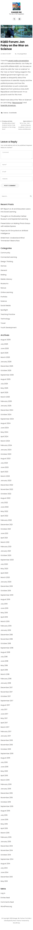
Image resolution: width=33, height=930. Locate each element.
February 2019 (6, 626)
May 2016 (4, 771)
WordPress (16, 923)
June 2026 (5, 348)
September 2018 (7, 648)
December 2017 (7, 687)
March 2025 (5, 397)
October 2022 (6, 494)
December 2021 (7, 524)
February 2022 (6, 520)
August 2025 (5, 379)
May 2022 (4, 511)
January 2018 (6, 683)
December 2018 (7, 635)
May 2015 (4, 824)
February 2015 (6, 837)
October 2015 (6, 802)
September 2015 (7, 806)
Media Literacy (6, 279)
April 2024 (4, 436)
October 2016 (6, 749)
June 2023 (4, 467)
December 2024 (7, 410)
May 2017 (4, 718)
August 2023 (5, 458)
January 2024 (6, 450)
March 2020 (5, 577)
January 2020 (6, 582)
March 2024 (5, 441)
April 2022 (4, 516)
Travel (3, 323)
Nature (3, 288)
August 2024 (5, 423)
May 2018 (4, 665)
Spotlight (4, 310)
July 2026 (4, 344)
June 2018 (4, 661)
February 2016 (6, 784)
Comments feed (7, 902)
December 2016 (7, 740)
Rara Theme (17, 921)
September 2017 (7, 701)
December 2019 (7, 586)
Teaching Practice (8, 314)
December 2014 (7, 846)
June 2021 (4, 533)
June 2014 (4, 872)
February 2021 (6, 546)
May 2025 (4, 388)
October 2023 (6, 454)
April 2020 (4, 573)
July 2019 (4, 604)
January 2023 (6, 480)
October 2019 (6, 590)
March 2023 (5, 476)
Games (3, 266)
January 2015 (6, 841)
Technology (5, 319)
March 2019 (5, 621)
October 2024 (6, 414)
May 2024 (4, 432)
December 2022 (7, 485)
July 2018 (4, 657)
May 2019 (4, 613)
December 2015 (7, 793)
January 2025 (6, 406)
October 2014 (6, 855)
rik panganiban (22, 54)
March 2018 (5, 674)
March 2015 (5, 833)
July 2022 (4, 502)
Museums (4, 283)
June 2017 (4, 714)
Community (5, 253)
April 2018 (4, 670)
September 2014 (7, 859)
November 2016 (7, 745)
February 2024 (6, 445)
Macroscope (17, 102)
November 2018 (7, 639)
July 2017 (4, 709)
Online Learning (7, 292)
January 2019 (6, 630)
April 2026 (4, 353)
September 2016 (7, 753)
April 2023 (4, 472)
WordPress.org (6, 906)
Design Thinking (7, 261)
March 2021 (5, 542)
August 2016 (5, 758)
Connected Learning (9, 257)
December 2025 (7, 366)
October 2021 (6, 529)
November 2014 (7, 850)
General (4, 270)
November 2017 (7, 692)
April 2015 (4, 828)
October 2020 (6, 555)
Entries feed (5, 898)
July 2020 (4, 564)
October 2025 (6, 370)
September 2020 (7, 560)
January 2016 (6, 789)
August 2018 (5, 652)
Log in (3, 893)
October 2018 (6, 643)
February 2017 (6, 731)
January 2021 (6, 551)
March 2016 (5, 780)
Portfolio (4, 297)
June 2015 (4, 819)
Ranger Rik (16, 12)
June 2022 (4, 507)
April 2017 (4, 723)
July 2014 (4, 868)
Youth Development (8, 327)
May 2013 (4, 881)
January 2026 (6, 362)
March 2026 (5, 357)
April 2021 (4, 538)
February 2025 (6, 401)
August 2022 (5, 498)
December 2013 (7, 877)
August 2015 (5, 811)
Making (3, 275)
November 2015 (7, 797)
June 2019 (4, 608)
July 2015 (4, 815)
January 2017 (6, 736)
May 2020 (4, 568)
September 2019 (7, 595)
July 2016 (4, 762)
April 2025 (4, 392)
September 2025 (7, 375)
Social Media (13, 113)
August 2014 (5, 863)
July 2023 (4, 463)
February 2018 (6, 679)
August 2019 (5, 599)
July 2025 (4, 384)
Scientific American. (8, 105)
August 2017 (5, 705)
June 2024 (5, 428)
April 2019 (4, 617)
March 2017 (5, 727)
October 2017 (6, 696)
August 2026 (5, 340)
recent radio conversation (18, 61)
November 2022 (7, 489)
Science (5, 113)
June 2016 (4, 767)
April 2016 (4, 775)
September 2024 (7, 419)
